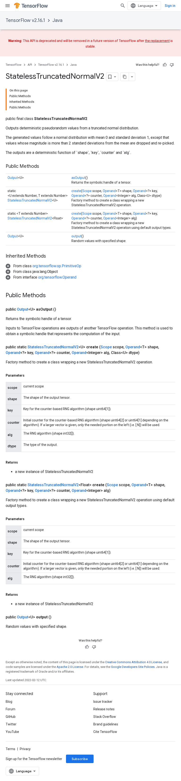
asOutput (78, 178)
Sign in (170, 6)
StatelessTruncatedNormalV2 (30, 200)
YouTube (12, 732)
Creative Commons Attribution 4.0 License (133, 662)
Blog (9, 701)
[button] (43, 266)
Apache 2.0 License (70, 667)
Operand (109, 191)
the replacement (157, 41)
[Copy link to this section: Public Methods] (44, 166)
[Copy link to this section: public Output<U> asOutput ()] (61, 309)
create (76, 191)
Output (13, 178)
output (76, 236)
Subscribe (80, 759)
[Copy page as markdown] (124, 77)
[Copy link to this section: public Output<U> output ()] (57, 617)
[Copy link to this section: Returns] (22, 462)
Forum (10, 709)
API (30, 64)
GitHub (11, 717)
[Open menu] (7, 5)
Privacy (25, 749)
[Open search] (123, 5)
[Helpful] (164, 64)
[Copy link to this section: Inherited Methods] (50, 256)
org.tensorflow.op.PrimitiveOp (57, 266)
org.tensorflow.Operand (57, 277)
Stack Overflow (104, 717)
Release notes (104, 709)
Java (57, 20)
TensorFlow (13, 64)
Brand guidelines (105, 724)
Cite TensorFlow (105, 732)
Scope (87, 191)
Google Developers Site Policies (133, 667)
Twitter (11, 724)
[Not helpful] (171, 64)
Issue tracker (102, 701)
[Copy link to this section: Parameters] (29, 375)
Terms (10, 749)
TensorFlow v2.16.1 (25, 20)
